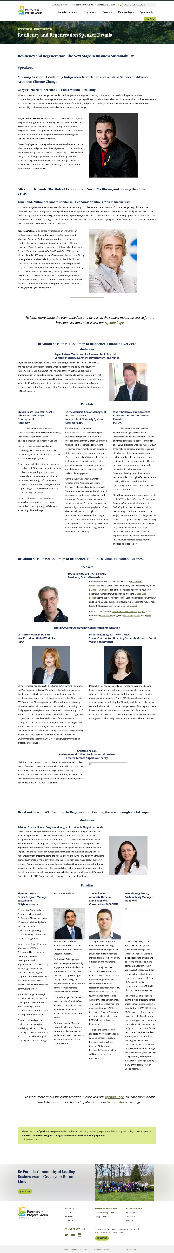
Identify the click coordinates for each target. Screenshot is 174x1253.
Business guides (132, 1212)
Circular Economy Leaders (105, 1212)
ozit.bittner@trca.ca (32, 1139)
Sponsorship (146, 12)
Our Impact (68, 1216)
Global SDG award (100, 589)
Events (106, 12)
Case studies (130, 1216)
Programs (88, 12)
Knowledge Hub (66, 12)
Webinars (129, 1221)
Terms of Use (131, 1249)
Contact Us (101, 5)
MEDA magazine (131, 615)
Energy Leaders (101, 1216)
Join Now (150, 19)
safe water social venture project (128, 611)
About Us (56, 5)
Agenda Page (114, 322)
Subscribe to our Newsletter (82, 5)
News (65, 5)
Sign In (112, 5)
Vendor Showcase (120, 1102)
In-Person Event (42, 29)
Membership (125, 12)
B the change (106, 615)
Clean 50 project (129, 605)
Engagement (25, 29)
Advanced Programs (106, 1208)
